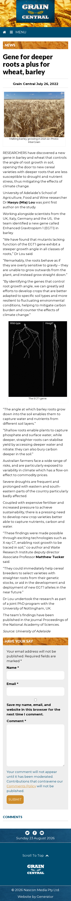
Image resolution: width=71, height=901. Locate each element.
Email (12, 684)
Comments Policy (21, 786)
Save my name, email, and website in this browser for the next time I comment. (33, 709)
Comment (16, 721)
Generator (45, 897)
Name (13, 668)
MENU (20, 32)
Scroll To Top (33, 855)
